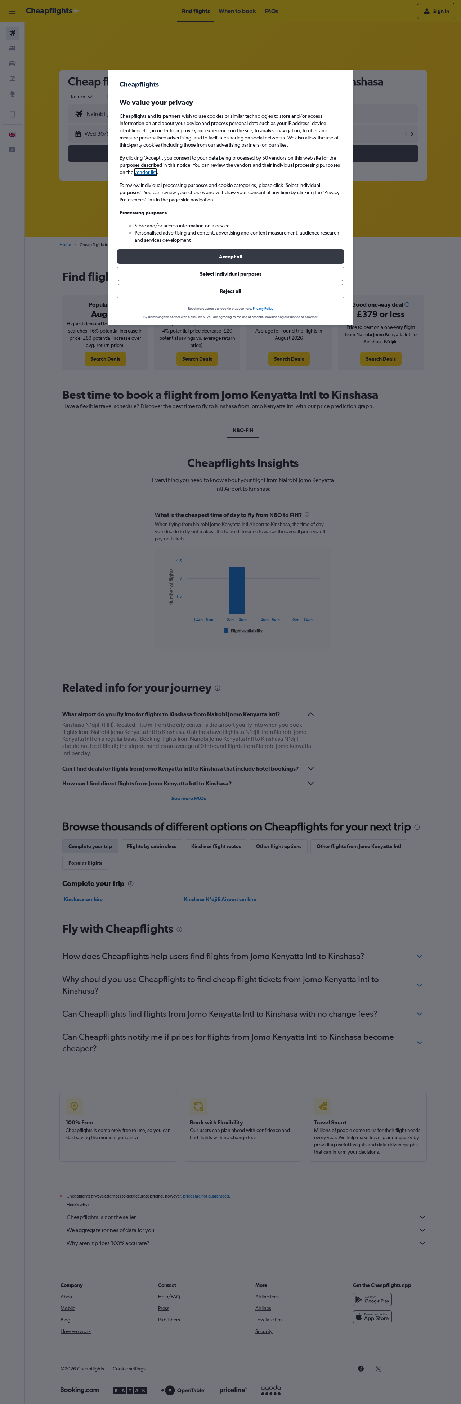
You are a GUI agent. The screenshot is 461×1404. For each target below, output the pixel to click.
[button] (230, 256)
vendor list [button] (145, 172)
